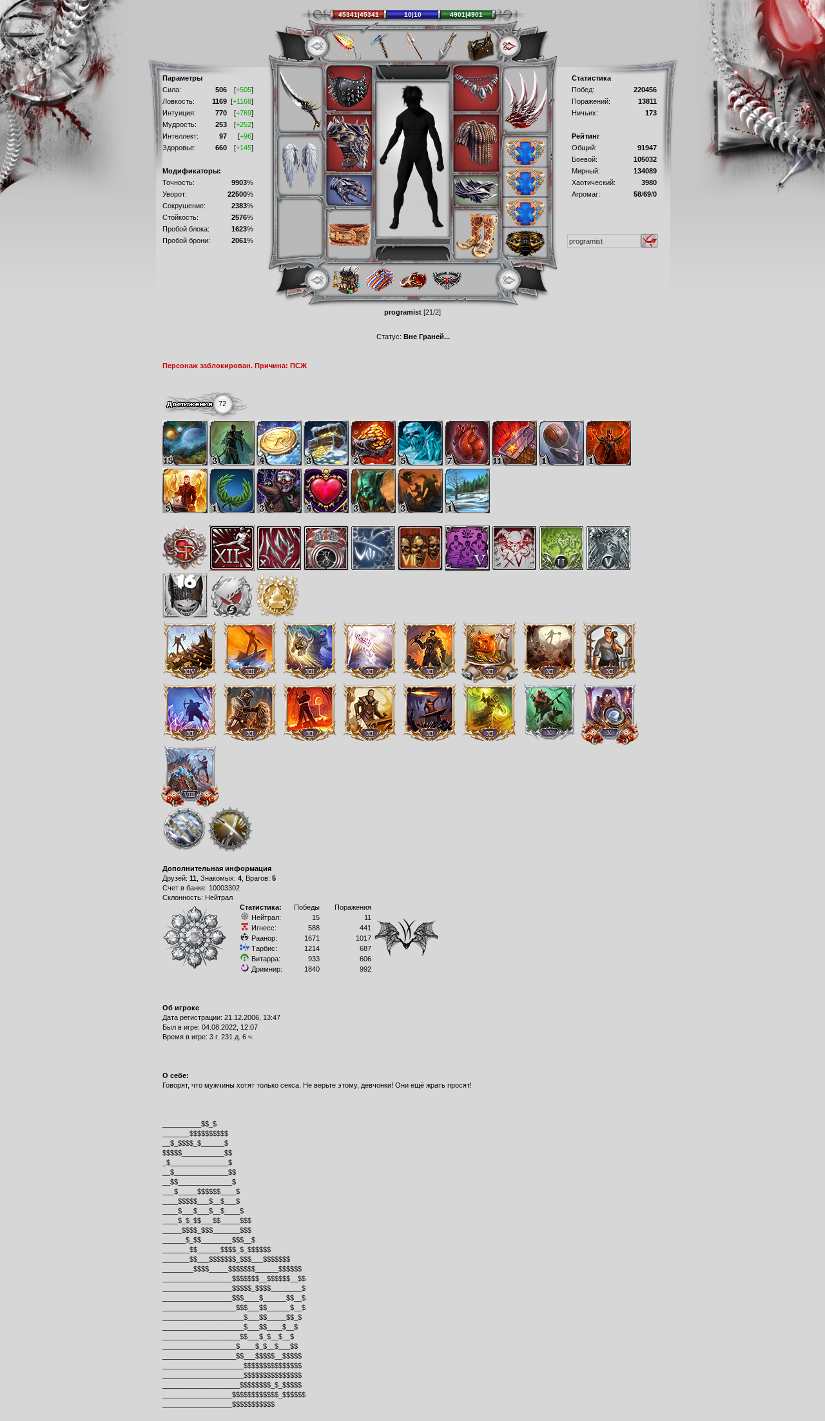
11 (193, 878)
